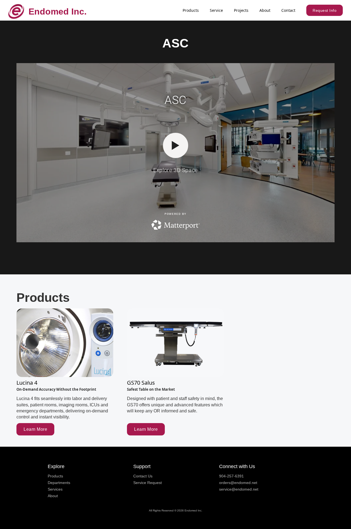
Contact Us (142, 476)
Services (55, 489)
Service (216, 10)
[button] (190, 10)
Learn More (35, 429)
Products (55, 476)
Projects (241, 10)
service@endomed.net (238, 489)
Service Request (147, 483)
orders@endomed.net (238, 483)
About (264, 10)
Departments (59, 483)
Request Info (324, 10)
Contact (288, 10)
